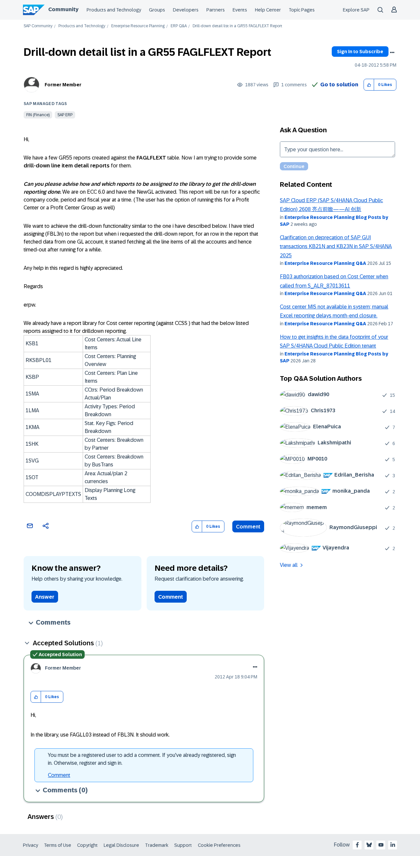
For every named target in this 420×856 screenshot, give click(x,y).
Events (240, 9)
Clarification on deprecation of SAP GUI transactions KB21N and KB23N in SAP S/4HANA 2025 (336, 246)
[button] (369, 85)
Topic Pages (302, 9)
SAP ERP (65, 115)
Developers (186, 9)
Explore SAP (356, 9)
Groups (157, 9)
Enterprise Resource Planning (138, 26)
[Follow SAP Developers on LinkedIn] (392, 844)
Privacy (30, 845)
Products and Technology (114, 9)
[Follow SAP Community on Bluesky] (369, 844)
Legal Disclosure (121, 845)
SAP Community (38, 26)
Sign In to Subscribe (360, 51)
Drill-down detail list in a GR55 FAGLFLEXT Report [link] (237, 26)
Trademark (156, 845)
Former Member (63, 84)
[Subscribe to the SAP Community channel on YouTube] (381, 844)
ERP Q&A (179, 26)
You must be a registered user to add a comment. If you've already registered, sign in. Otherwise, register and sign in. (142, 759)
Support (183, 845)
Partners (215, 9)
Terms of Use (57, 845)
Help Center (268, 9)
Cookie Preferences (219, 845)
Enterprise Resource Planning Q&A (325, 263)
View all (289, 565)
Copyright (87, 845)
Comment (248, 526)
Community (63, 9)
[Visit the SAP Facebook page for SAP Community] (357, 844)
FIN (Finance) (38, 115)
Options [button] (392, 52)
